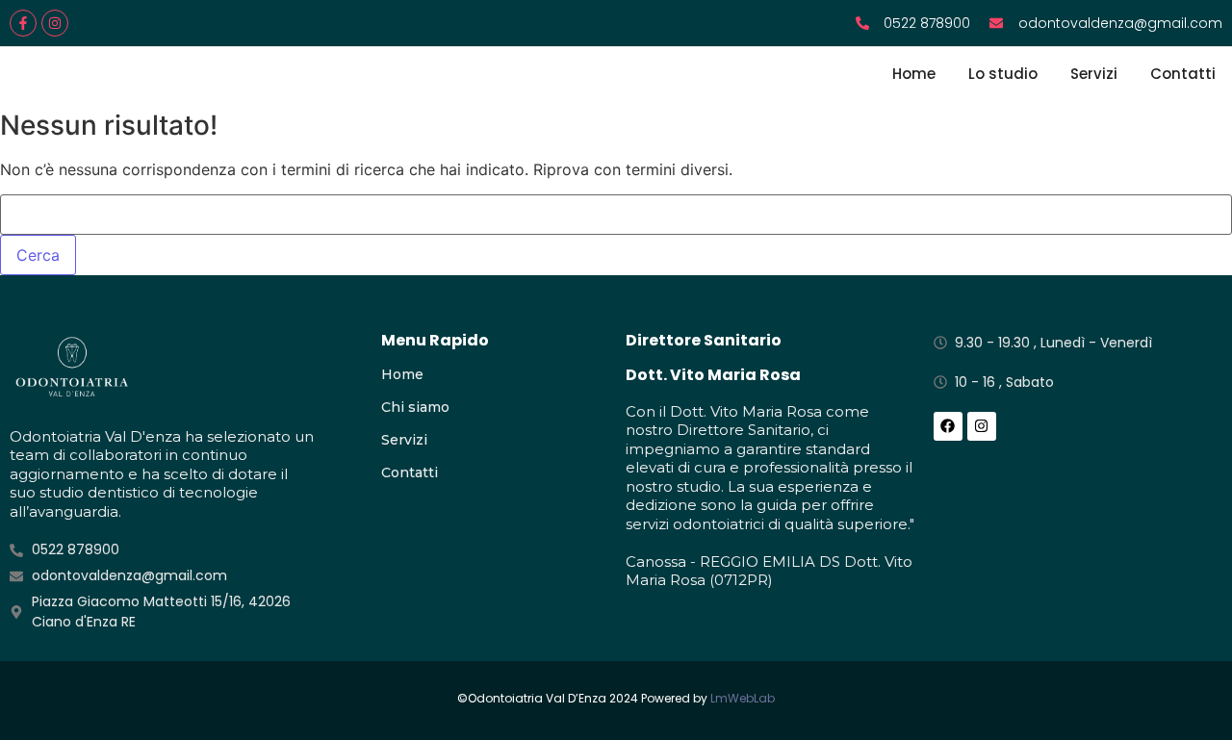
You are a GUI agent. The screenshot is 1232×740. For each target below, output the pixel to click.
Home (914, 74)
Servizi (1093, 74)
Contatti (1183, 74)
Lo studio (1003, 74)
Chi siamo (415, 407)
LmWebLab (742, 698)
